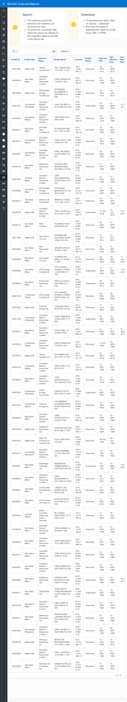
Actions (64, 51)
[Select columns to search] (15, 51)
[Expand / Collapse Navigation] (3, 3)
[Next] (120, 675)
